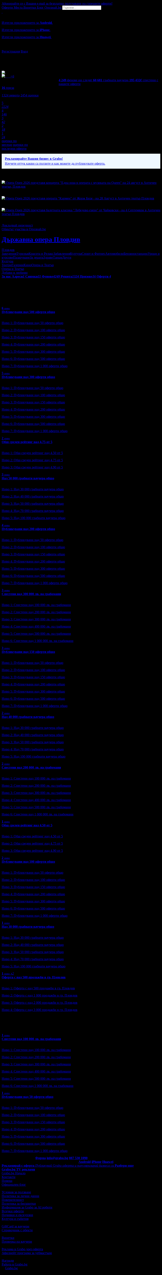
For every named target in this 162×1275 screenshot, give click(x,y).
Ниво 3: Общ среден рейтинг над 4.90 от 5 (32, 467)
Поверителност (13, 1200)
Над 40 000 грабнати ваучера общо (28, 717)
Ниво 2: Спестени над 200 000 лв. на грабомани (36, 612)
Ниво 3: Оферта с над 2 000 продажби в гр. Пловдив (39, 1002)
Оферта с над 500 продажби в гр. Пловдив (34, 977)
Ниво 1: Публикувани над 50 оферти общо (32, 323)
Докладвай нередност (17, 225)
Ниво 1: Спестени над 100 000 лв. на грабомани (36, 605)
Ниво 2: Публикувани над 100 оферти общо (33, 330)
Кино (27, 265)
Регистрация (11, 51)
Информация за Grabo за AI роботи (27, 1207)
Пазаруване (21, 257)
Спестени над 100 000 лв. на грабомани (31, 1039)
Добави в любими (15, 272)
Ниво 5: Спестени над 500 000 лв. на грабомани (36, 633)
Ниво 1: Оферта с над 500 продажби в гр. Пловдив (38, 988)
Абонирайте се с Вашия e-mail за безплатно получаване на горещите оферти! (57, 3)
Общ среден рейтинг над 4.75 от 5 (27, 442)
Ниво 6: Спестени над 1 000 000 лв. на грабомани (37, 641)
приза (8, 88)
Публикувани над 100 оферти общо (28, 861)
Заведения (9, 253)
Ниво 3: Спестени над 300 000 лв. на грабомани (36, 619)
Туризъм (22, 253)
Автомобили (114, 253)
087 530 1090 (78, 1158)
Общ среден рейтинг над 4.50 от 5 (27, 825)
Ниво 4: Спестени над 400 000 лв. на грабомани (36, 626)
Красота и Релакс (41, 253)
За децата (36, 257)
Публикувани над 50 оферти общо (27, 1097)
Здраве (48, 257)
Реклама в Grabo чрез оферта (22, 1249)
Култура (76, 253)
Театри (7, 265)
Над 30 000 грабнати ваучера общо (28, 926)
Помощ (7, 1181)
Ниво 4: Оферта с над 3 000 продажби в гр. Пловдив (39, 1010)
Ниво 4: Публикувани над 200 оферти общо (33, 344)
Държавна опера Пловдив (41, 239)
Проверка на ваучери (17, 1241)
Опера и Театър (42, 265)
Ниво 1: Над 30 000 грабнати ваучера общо (33, 489)
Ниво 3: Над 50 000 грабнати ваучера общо (33, 503)
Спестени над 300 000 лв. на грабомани (31, 594)
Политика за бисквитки (19, 1203)
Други (66, 257)
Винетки (8, 1238)
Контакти (8, 1177)
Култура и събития (15, 1219)
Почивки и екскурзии (17, 1215)
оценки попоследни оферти (15, 146)
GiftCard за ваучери (15, 1226)
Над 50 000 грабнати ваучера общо (28, 478)
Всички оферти (13, 1211)
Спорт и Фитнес (93, 253)
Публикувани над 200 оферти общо (28, 529)
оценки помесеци (9, 142)
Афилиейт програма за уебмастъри (27, 1253)
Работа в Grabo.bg (14, 1264)
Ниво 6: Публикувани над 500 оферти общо (33, 359)
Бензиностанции (136, 253)
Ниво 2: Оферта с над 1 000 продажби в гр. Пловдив (39, 995)
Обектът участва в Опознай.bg (24, 229)
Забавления (62, 253)
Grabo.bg (11, 1268)
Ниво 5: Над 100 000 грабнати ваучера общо (33, 518)
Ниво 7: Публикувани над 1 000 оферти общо (35, 366)
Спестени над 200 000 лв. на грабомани (31, 767)
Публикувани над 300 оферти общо (28, 377)
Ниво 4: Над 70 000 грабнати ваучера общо (33, 511)
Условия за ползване (16, 1192)
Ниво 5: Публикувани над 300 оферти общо (33, 351)
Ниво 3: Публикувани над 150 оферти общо (33, 337)
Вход (24, 51)
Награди (8, 1260)
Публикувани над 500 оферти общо (28, 312)
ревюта (11, 95)
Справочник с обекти (17, 1230)
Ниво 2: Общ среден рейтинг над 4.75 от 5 (32, 460)
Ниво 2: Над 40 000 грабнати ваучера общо (33, 496)
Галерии (18, 265)
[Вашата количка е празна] (2, 12)
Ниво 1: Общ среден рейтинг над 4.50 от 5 (32, 453)
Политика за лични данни (20, 1196)
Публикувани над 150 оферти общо (28, 652)
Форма (40, 1158)
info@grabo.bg (57, 1158)
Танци (57, 257)
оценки (29, 95)
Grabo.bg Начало (14, 1173)
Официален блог (14, 1184)
